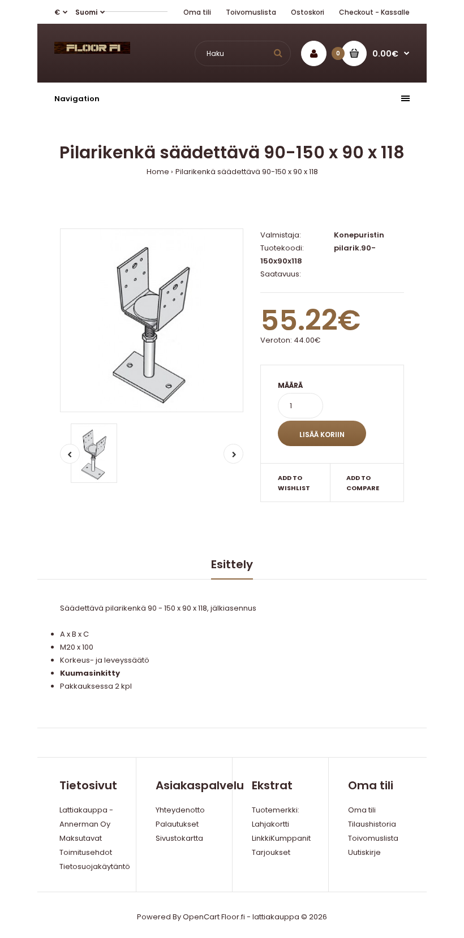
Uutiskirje (364, 852)
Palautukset (177, 824)
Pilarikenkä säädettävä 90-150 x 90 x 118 (246, 171)
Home (158, 171)
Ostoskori (307, 12)
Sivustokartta (179, 838)
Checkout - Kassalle (374, 12)
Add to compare (362, 482)
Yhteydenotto (180, 810)
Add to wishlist (294, 482)
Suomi (86, 12)
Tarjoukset (271, 852)
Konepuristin (359, 235)
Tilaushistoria (372, 824)
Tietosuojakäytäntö (94, 866)
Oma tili (197, 12)
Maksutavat (80, 838)
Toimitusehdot (85, 852)
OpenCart (201, 916)
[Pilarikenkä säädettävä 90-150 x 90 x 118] (152, 320)
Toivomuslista (251, 12)
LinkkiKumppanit (281, 838)
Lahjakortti (270, 824)
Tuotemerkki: (275, 810)
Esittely (232, 564)
